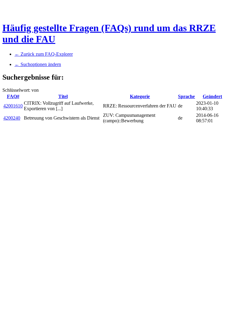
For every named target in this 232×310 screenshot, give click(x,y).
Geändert (212, 96)
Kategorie (140, 96)
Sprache (186, 96)
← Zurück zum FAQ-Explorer (43, 54)
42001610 (13, 105)
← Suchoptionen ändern (37, 64)
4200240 (11, 117)
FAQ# (13, 96)
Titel (63, 96)
